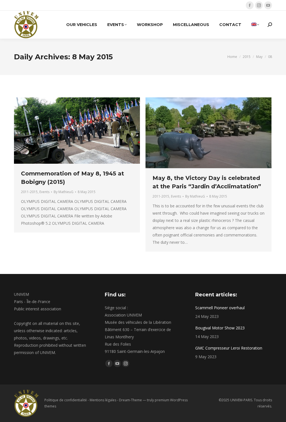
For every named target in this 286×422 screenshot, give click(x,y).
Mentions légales (103, 400)
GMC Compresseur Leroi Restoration (228, 348)
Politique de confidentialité (65, 400)
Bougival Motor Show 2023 (220, 327)
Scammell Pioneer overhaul (220, 307)
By (63, 191)
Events (44, 191)
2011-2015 (29, 191)
